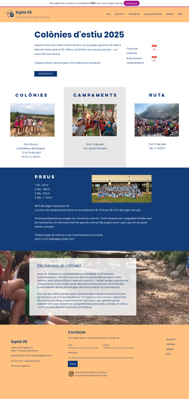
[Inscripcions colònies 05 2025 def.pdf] (154, 48)
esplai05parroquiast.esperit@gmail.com (31, 355)
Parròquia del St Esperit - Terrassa (33, 17)
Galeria (170, 349)
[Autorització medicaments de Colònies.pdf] (154, 59)
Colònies (170, 344)
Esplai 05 (24, 12)
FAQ (168, 354)
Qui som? (171, 339)
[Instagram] (71, 374)
